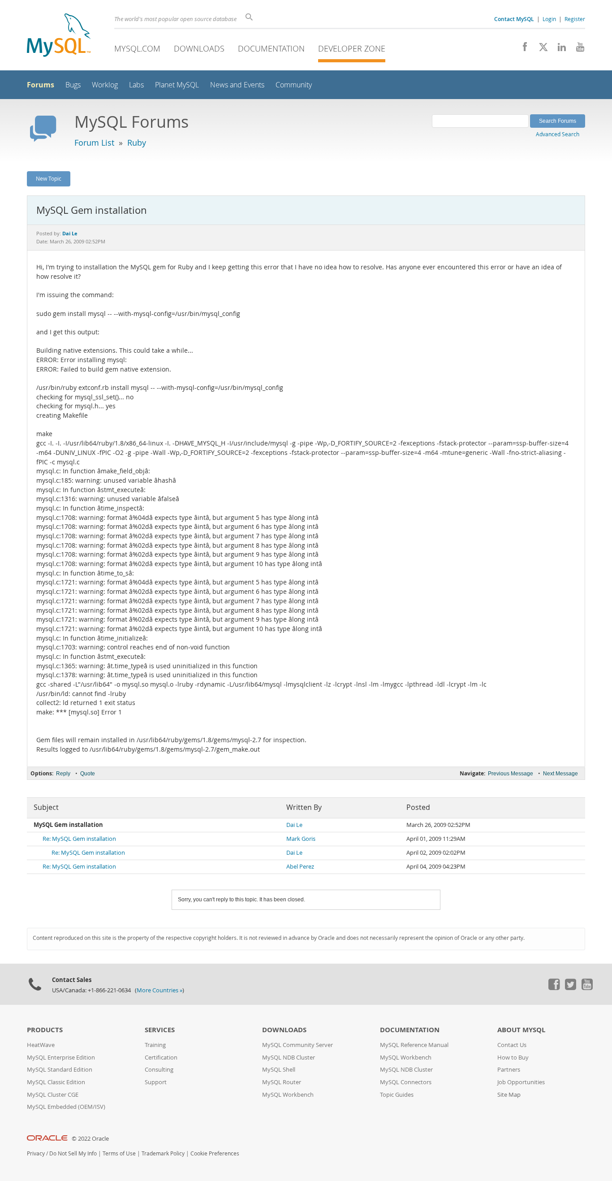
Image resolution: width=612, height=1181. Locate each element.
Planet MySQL (177, 85)
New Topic (48, 178)
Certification (161, 1057)
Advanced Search (557, 134)
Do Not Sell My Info (73, 1153)
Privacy (36, 1153)
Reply (63, 773)
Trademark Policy (163, 1153)
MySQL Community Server (297, 1045)
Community (294, 85)
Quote (87, 773)
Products (45, 1029)
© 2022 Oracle (90, 1138)
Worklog (105, 85)
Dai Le (294, 825)
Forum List (94, 142)
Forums (40, 85)
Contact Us (511, 1045)
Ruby (136, 142)
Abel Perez (300, 866)
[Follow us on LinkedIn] (558, 49)
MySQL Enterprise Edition (61, 1057)
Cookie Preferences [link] (214, 1153)
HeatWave (41, 1045)
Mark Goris (300, 839)
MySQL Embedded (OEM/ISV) (66, 1107)
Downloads (199, 48)
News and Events (237, 85)
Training (155, 1045)
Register (575, 18)
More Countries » (159, 990)
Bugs (73, 85)
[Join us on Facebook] (521, 49)
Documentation (271, 48)
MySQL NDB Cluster (288, 1057)
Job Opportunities (521, 1082)
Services (160, 1029)
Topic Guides (397, 1095)
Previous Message (510, 773)
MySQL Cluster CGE (52, 1095)
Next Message (560, 773)
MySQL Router (281, 1082)
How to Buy (513, 1057)
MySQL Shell (278, 1069)
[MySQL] (58, 36)
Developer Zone (351, 48)
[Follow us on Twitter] (570, 987)
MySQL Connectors (405, 1082)
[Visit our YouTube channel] (577, 49)
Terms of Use (119, 1153)
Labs (136, 85)
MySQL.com (137, 48)
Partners (508, 1069)
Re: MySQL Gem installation (79, 839)
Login (549, 18)
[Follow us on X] (540, 49)
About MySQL (521, 1029)
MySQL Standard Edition (59, 1069)
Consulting (159, 1069)
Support (156, 1082)
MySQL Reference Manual (414, 1045)
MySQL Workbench (288, 1095)
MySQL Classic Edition (56, 1082)
